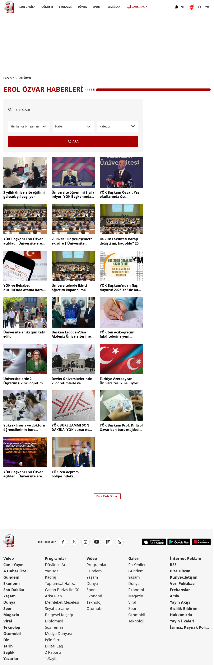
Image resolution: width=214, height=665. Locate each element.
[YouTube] (97, 542)
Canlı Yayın (13, 564)
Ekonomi (11, 583)
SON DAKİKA (27, 7)
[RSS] (119, 542)
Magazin (11, 614)
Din (6, 639)
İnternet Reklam (185, 558)
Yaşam (9, 595)
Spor (7, 608)
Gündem (11, 577)
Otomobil (12, 633)
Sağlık (8, 652)
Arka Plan (53, 595)
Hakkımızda (181, 614)
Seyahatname (57, 608)
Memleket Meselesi (62, 602)
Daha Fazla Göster (107, 496)
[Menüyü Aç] (207, 7)
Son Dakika (13, 589)
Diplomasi (54, 620)
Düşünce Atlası (58, 564)
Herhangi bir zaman (25, 126)
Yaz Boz (51, 570)
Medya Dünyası (58, 633)
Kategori (105, 126)
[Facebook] (63, 542)
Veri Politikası (182, 583)
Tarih (8, 646)
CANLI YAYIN (140, 6)
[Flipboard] (108, 542)
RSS (173, 564)
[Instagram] (85, 542)
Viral (7, 620)
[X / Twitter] (74, 542)
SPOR (96, 7)
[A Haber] (8, 7)
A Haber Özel (15, 570)
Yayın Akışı (180, 602)
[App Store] (154, 542)
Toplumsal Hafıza (60, 583)
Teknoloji (11, 627)
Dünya (9, 602)
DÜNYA (82, 7)
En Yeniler (137, 564)
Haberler (8, 78)
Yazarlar (11, 658)
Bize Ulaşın (180, 570)
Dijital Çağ (54, 646)
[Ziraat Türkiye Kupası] (192, 7)
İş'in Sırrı (52, 639)
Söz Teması (55, 627)
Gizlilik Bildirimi (184, 608)
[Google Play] (178, 542)
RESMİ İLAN (113, 7)
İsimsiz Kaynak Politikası (190, 627)
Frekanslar (180, 589)
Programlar (55, 558)
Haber (59, 126)
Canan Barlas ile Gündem (65, 589)
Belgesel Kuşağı (59, 614)
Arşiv (174, 595)
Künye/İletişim (183, 577)
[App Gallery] (201, 542)
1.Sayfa (51, 658)
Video (8, 558)
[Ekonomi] (161, 7)
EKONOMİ (65, 7)
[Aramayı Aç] (199, 7)
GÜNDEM (47, 7)
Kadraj (50, 577)
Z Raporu (53, 652)
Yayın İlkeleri (182, 620)
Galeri (133, 558)
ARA (76, 141)
